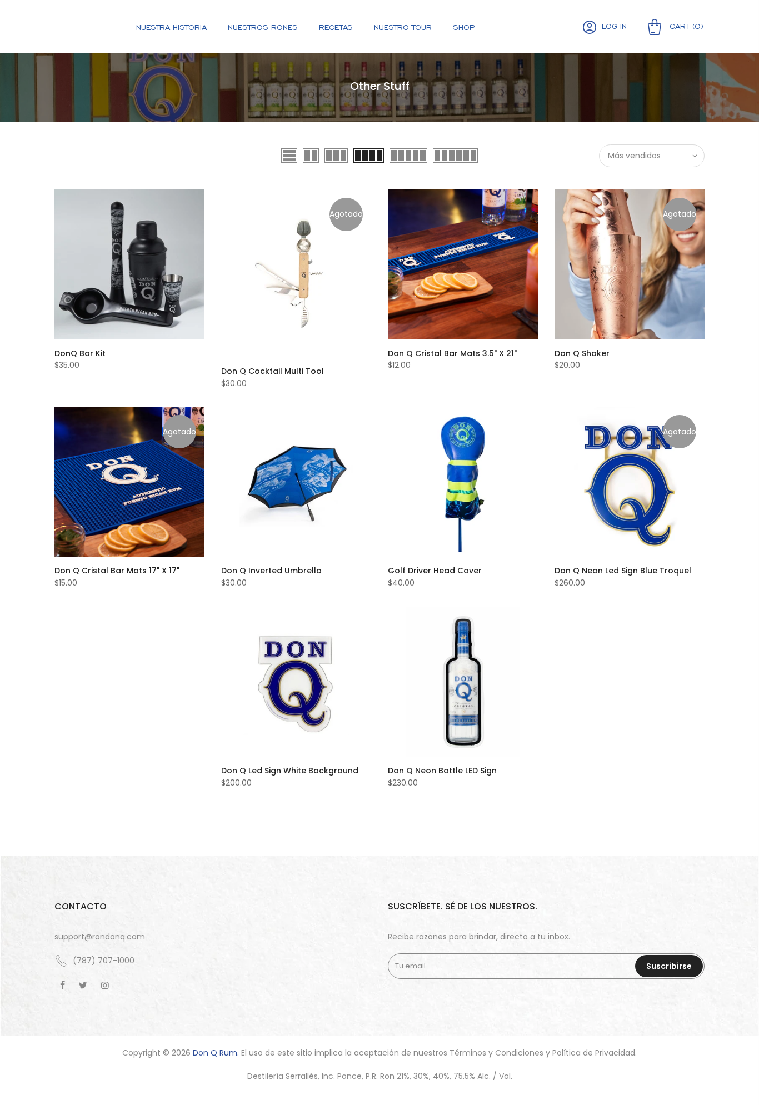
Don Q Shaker (582, 353)
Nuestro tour (403, 27)
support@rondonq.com (99, 936)
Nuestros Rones (263, 27)
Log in (614, 26)
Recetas (336, 27)
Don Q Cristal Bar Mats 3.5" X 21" (452, 353)
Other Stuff (463, 105)
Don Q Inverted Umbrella (271, 570)
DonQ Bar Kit (80, 353)
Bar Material (464, 61)
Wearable (464, 90)
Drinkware (464, 76)
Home (82, 59)
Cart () (685, 26)
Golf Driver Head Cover (435, 570)
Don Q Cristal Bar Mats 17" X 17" (116, 570)
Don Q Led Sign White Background (289, 770)
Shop (464, 27)
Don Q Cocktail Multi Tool (272, 371)
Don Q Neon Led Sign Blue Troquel (623, 570)
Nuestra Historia (171, 27)
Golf (463, 47)
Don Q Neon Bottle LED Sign (442, 770)
